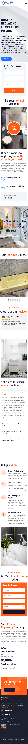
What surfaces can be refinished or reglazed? (11, 424)
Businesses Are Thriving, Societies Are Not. (14, 725)
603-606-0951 (8, 198)
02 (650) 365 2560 (7, 710)
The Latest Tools (14, 482)
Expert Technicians (15, 471)
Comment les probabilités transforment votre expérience (11, 719)
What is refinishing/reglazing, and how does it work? (13, 393)
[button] (9, 299)
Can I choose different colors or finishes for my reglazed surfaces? (13, 439)
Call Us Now (9, 690)
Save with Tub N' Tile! (16, 512)
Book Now (6, 59)
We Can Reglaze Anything (14, 496)
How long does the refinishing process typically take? (12, 432)
